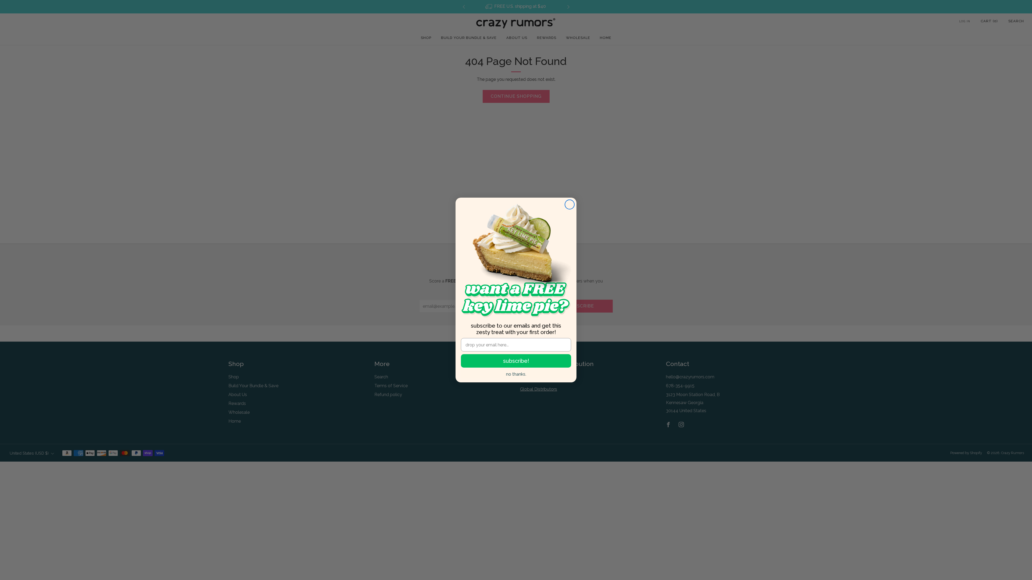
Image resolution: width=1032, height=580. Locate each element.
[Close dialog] (569, 204)
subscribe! (516, 361)
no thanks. (516, 374)
